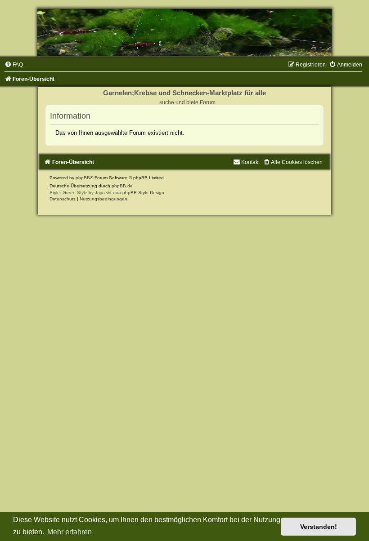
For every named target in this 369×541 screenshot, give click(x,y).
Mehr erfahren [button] (69, 532)
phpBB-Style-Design (143, 192)
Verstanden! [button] (318, 526)
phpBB (83, 177)
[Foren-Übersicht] (184, 32)
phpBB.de (122, 185)
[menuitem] (13, 65)
